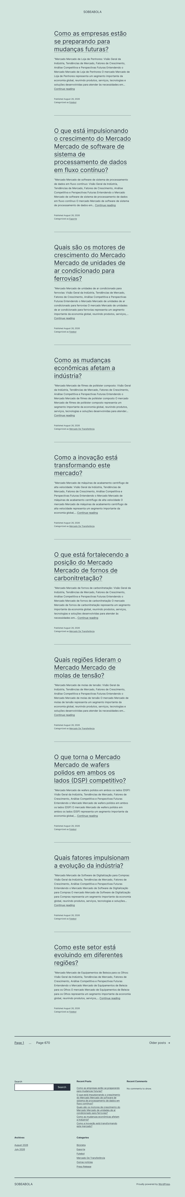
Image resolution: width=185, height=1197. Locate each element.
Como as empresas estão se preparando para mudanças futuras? (90, 41)
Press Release (84, 1166)
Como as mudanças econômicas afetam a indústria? (84, 367)
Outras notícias (85, 1162)
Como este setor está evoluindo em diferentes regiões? (88, 954)
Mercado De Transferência (82, 429)
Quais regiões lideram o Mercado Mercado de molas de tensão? (87, 667)
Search (18, 1081)
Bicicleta (81, 1145)
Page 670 (43, 1043)
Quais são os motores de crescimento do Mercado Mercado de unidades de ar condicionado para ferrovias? (89, 262)
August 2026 (21, 1145)
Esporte (73, 218)
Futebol (72, 102)
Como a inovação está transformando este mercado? (86, 465)
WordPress (164, 1184)
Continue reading (64, 88)
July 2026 (19, 1149)
